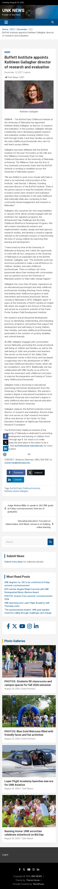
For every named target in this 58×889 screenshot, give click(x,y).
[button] (5, 454)
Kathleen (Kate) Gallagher (16, 491)
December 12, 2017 (13, 72)
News (7, 52)
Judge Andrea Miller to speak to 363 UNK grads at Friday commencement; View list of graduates (30, 508)
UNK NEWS (13, 10)
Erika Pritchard (28, 689)
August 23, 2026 (12, 739)
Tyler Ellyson (27, 788)
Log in (5, 854)
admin (27, 72)
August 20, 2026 (12, 788)
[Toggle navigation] (6, 22)
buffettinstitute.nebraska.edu (29, 445)
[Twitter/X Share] (5, 442)
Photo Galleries (14, 641)
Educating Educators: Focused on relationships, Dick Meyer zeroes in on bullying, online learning (28, 524)
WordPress (38, 884)
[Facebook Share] (5, 436)
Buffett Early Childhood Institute (25, 488)
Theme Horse (33, 880)
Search (51, 542)
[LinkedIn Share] (5, 448)
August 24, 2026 (12, 689)
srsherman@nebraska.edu (17, 462)
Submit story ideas (13, 561)
